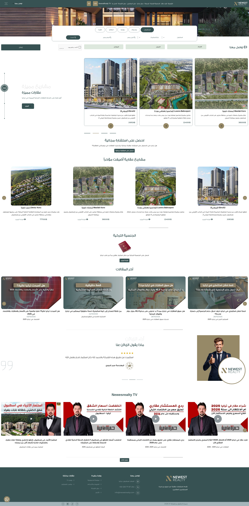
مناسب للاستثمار (66, 484)
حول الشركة (122, 3)
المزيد (27, 106)
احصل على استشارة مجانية (124, 150)
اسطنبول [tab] (147, 30)
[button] (4, 198)
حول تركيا (140, 3)
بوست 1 (69, 480)
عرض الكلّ (124, 460)
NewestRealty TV (105, 3)
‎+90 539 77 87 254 (126, 487)
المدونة (147, 3)
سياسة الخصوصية (93, 480)
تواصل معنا (18, 3)
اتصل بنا (114, 3)
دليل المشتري (131, 3)
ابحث (72, 37)
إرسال (21, 47)
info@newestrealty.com (124, 492)
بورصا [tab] (122, 30)
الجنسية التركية (155, 3)
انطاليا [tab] (111, 30)
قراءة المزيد (206, 219)
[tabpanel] (124, 37)
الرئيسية (170, 3)
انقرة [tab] (100, 30)
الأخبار (97, 492)
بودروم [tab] (134, 30)
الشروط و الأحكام (93, 484)
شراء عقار (164, 3)
